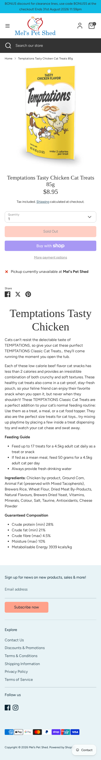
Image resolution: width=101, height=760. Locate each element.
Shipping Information (22, 664)
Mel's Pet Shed (38, 747)
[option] (50, 115)
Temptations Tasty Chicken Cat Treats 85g (45, 58)
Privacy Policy (16, 671)
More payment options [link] (50, 257)
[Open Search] (8, 46)
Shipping (42, 202)
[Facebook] (7, 707)
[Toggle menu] (7, 26)
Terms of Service (19, 679)
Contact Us (14, 640)
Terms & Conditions (21, 656)
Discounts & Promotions (25, 648)
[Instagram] (15, 707)
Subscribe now (26, 607)
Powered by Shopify (62, 747)
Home (8, 58)
